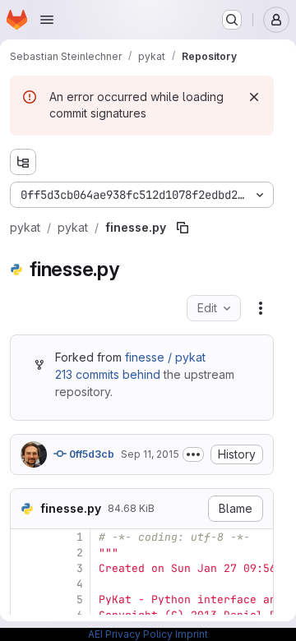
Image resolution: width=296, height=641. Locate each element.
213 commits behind (107, 374)
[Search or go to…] (232, 20)
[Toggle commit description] (193, 454)
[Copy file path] (182, 227)
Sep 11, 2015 (150, 454)
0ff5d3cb (90, 454)
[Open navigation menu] (47, 20)
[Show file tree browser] (23, 162)
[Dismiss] (254, 97)
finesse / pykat (165, 357)
